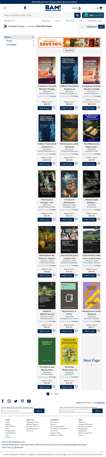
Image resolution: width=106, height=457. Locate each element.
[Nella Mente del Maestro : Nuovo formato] (47, 239)
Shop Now (69, 50)
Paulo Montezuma (47, 93)
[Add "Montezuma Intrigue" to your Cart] (47, 220)
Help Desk (81, 422)
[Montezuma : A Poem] (69, 295)
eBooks (8, 424)
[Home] (53, 8)
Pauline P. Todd (92, 151)
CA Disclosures (86, 454)
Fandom (8, 437)
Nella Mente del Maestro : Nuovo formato (47, 257)
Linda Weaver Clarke (48, 207)
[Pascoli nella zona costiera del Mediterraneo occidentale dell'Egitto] (69, 239)
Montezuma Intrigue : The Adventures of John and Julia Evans (47, 201)
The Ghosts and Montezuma (46, 368)
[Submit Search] (77, 15)
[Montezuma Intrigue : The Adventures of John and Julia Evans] (47, 184)
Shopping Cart (83, 428)
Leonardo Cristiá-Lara (92, 263)
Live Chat (101, 402)
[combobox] (43, 15)
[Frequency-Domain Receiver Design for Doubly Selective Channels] (47, 70)
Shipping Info (82, 431)
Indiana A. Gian (70, 207)
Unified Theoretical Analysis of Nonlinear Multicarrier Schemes (69, 87)
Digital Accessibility (56, 435)
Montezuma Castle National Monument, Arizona (69, 145)
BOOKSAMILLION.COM (50, 454)
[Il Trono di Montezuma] (69, 184)
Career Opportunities (57, 426)
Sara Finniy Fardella (48, 263)
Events (58, 21)
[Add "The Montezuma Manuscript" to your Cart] (91, 164)
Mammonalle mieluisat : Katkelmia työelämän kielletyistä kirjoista (91, 201)
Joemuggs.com (64, 454)
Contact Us (54, 431)
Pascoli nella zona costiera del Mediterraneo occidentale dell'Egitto (69, 257)
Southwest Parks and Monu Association (70, 152)
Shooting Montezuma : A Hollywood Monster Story (69, 368)
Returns (81, 435)
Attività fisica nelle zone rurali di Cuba (92, 256)
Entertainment (10, 433)
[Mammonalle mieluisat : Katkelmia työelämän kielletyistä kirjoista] (91, 184)
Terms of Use (75, 454)
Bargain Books (10, 431)
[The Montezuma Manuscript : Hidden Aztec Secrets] (91, 128)
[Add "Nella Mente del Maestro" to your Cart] (47, 275)
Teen (7, 428)
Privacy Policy (98, 454)
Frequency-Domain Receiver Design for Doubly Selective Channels (47, 87)
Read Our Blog (55, 433)
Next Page (92, 362)
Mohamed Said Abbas (70, 263)
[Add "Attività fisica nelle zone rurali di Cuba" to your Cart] (91, 275)
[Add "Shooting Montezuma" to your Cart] (69, 387)
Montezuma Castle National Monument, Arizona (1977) (91, 313)
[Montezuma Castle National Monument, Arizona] (69, 128)
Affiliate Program (32, 424)
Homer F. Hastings (92, 318)
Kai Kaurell (92, 207)
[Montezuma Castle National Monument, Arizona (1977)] (91, 295)
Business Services (32, 426)
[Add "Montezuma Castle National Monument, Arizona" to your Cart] (69, 164)
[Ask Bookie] (93, 15)
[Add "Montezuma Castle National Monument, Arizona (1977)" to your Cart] (91, 331)
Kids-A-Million (10, 426)
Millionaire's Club (95, 21)
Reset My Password (85, 426)
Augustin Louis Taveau (70, 318)
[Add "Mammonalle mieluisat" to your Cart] (91, 220)
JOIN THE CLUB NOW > (12, 447)
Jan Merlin (70, 374)
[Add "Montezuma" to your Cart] (69, 331)
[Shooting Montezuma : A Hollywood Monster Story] (69, 351)
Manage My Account (85, 424)
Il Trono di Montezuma (69, 201)
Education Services (33, 428)
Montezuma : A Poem (69, 312)
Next (57, 394)
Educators (46, 21)
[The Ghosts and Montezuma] (47, 351)
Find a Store (54, 422)
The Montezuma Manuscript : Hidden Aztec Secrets (92, 145)
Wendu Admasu (47, 318)
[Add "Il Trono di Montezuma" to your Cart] (69, 220)
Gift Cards (70, 21)
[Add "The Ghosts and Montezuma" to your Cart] (47, 387)
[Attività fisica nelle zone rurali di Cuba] (91, 239)
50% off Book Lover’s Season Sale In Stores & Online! (54, 2)
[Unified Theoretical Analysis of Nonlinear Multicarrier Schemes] (69, 70)
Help (81, 21)
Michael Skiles (48, 374)
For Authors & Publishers (59, 428)
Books (7, 422)
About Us (53, 424)
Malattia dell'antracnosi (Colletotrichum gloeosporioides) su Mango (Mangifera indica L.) (47, 313)
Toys (7, 435)
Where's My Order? (85, 433)
